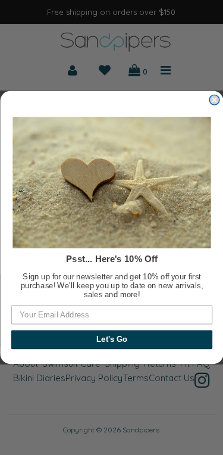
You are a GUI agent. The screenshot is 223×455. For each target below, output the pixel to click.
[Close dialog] (214, 100)
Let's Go (111, 339)
